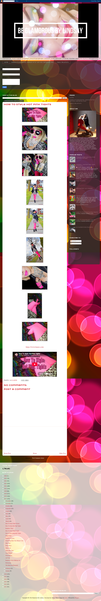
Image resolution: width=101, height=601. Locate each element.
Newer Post (7, 453)
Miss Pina (8, 543)
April (7, 518)
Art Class (8, 558)
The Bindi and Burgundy (12, 565)
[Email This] (22, 380)
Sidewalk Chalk (9, 550)
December (8, 501)
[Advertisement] (35, 439)
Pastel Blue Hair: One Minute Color (14, 540)
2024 (5, 481)
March (7, 521)
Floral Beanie (9, 555)
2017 (5, 499)
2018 (5, 496)
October (8, 506)
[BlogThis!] (23, 380)
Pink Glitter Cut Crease (84, 188)
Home (6, 62)
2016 (5, 574)
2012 (5, 584)
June (7, 513)
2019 (5, 493)
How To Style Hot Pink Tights (13, 526)
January (8, 571)
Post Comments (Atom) (38, 458)
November (8, 503)
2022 (5, 486)
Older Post (62, 453)
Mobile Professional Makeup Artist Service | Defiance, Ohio (32, 62)
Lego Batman (9, 553)
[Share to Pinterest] (28, 380)
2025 (5, 478)
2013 (5, 581)
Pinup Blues (9, 545)
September (8, 508)
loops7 (66, 598)
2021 (5, 488)
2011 (5, 587)
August (8, 511)
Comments (75, 243)
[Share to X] (25, 380)
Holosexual (8, 563)
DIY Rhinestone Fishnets (84, 227)
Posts (73, 241)
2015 (5, 576)
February (8, 568)
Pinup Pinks (9, 535)
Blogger (77, 598)
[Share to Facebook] (26, 380)
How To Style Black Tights (85, 219)
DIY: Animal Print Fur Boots (85, 172)
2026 (5, 476)
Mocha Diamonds (82, 204)
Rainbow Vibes (9, 528)
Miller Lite (8, 548)
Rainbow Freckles (10, 538)
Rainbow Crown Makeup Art (13, 560)
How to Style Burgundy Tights (87, 212)
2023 (5, 483)
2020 (5, 491)
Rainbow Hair (80, 196)
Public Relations (63, 62)
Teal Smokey (80, 180)
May (7, 516)
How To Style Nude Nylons (12, 523)
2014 (5, 579)
